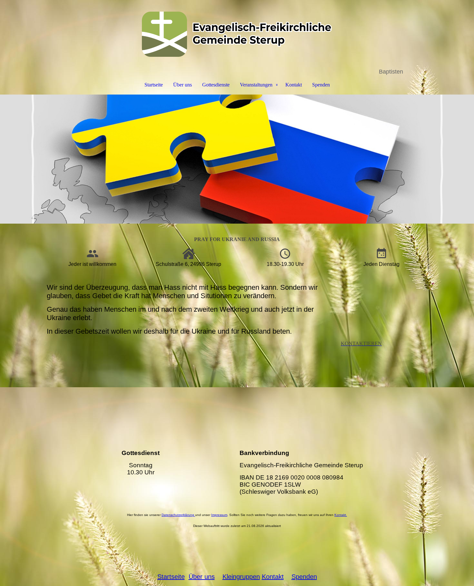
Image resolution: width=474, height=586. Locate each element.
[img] (237, 34)
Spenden (321, 84)
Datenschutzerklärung (178, 515)
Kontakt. (340, 515)
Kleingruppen (241, 576)
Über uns (182, 84)
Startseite (153, 84)
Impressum (219, 515)
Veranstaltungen (256, 84)
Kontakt (293, 84)
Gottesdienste (216, 84)
